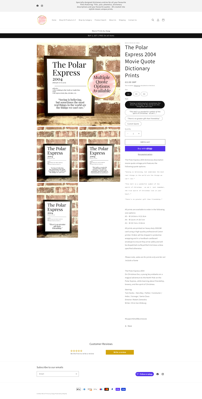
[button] (152, 20)
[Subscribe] (76, 374)
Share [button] (130, 326)
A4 (128, 94)
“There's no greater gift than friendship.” (143, 118)
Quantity (128, 129)
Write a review (120, 352)
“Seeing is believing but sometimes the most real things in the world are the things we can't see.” (145, 104)
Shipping (137, 85)
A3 (144, 94)
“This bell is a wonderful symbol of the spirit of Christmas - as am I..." (145, 112)
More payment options (145, 154)
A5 (136, 94)
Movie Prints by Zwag (48, 393)
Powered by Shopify (61, 393)
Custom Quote (133, 124)
